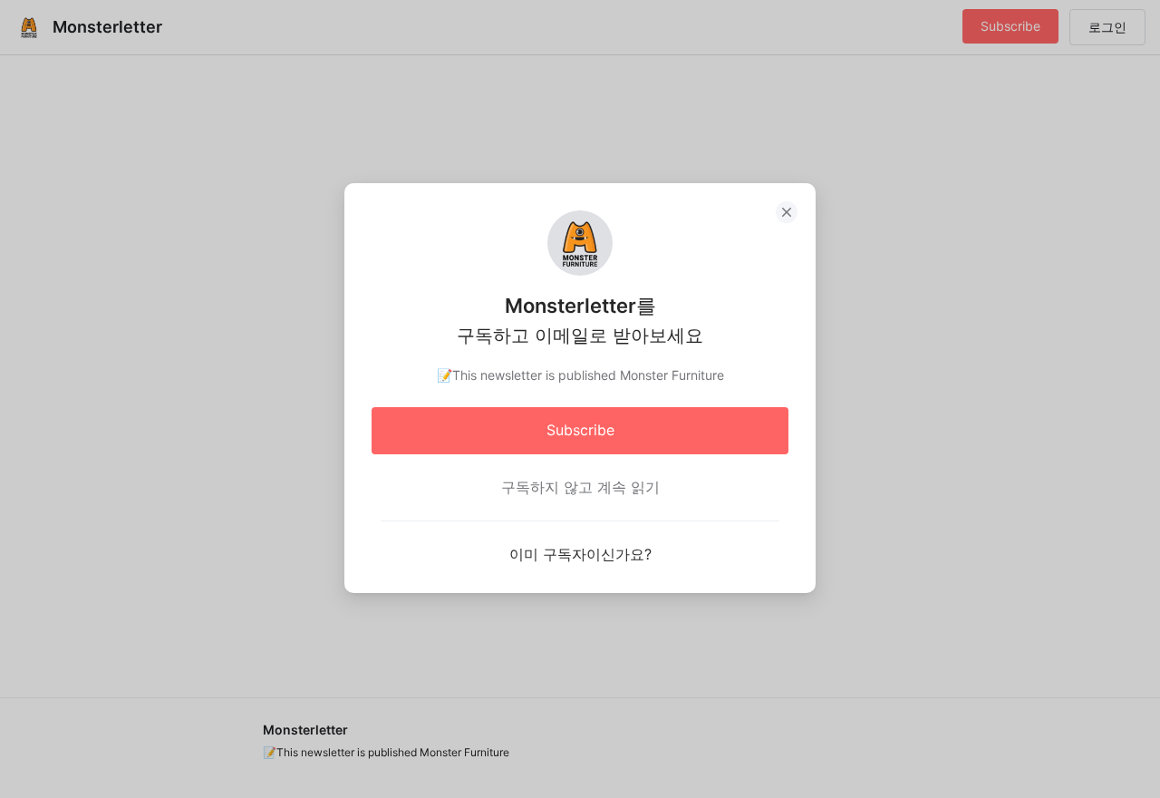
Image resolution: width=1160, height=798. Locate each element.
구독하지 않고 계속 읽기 (580, 487)
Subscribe (580, 430)
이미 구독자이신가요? (580, 554)
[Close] (787, 212)
